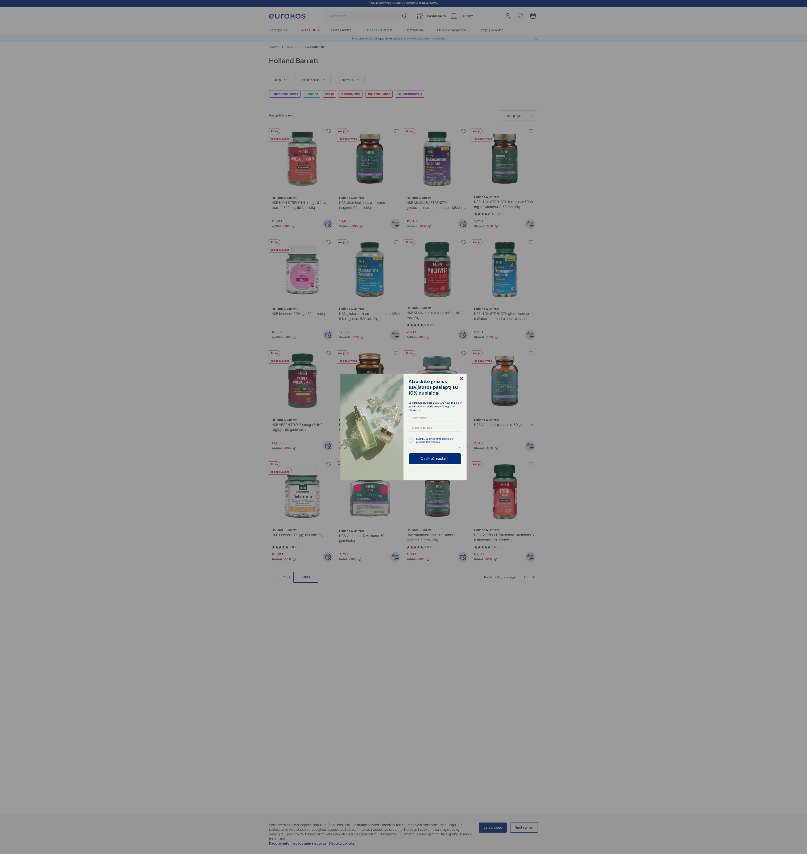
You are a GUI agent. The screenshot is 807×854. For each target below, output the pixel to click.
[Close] (461, 379)
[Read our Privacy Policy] (459, 447)
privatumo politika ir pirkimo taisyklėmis (434, 440)
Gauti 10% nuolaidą (435, 459)
